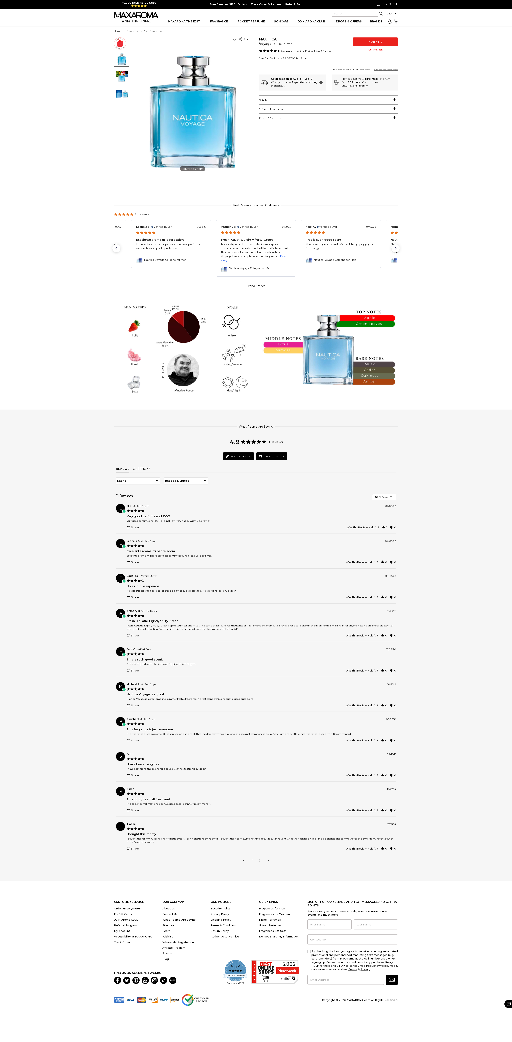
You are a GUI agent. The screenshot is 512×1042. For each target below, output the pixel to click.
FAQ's (166, 930)
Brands (167, 953)
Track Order (122, 942)
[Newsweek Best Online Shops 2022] (275, 972)
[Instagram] (154, 980)
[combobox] (138, 480)
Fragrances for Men (272, 908)
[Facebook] (117, 980)
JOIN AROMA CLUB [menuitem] (311, 21)
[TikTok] (163, 980)
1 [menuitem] (252, 861)
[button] (235, 38)
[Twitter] (126, 980)
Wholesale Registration (178, 942)
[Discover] (153, 999)
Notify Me (375, 41)
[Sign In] (389, 21)
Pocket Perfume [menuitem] (251, 21)
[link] (171, 260)
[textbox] (394, 498)
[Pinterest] (136, 980)
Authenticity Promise (225, 936)
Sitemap (168, 925)
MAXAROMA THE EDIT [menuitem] (184, 21)
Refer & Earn (293, 4)
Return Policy (220, 930)
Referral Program (125, 925)
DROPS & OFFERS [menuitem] (349, 21)
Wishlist (167, 936)
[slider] (256, 187)
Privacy (365, 969)
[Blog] (172, 980)
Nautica (268, 39)
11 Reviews (285, 51)
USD (389, 13)
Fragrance (132, 30)
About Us (168, 908)
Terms (352, 969)
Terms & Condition (223, 925)
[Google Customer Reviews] (195, 999)
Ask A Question (324, 51)
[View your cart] (396, 21)
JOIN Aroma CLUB (126, 919)
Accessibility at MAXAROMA (133, 936)
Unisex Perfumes (270, 925)
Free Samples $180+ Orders (228, 4)
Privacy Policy (220, 914)
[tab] (328, 100)
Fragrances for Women (274, 914)
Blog (165, 958)
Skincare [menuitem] (281, 21)
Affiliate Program (173, 947)
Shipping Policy (221, 919)
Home (117, 30)
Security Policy (220, 908)
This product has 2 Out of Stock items (351, 69)
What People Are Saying (179, 919)
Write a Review (305, 51)
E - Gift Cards (123, 914)
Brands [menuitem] (376, 21)
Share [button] (246, 38)
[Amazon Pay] (175, 999)
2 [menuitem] (259, 861)
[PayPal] (164, 999)
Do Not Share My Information (279, 936)
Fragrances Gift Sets (272, 930)
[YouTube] (145, 980)
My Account (122, 930)
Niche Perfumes (270, 919)
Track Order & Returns (266, 4)
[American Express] (119, 999)
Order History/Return (128, 908)
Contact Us (169, 914)
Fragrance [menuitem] (219, 21)
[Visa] (130, 999)
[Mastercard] (141, 999)
